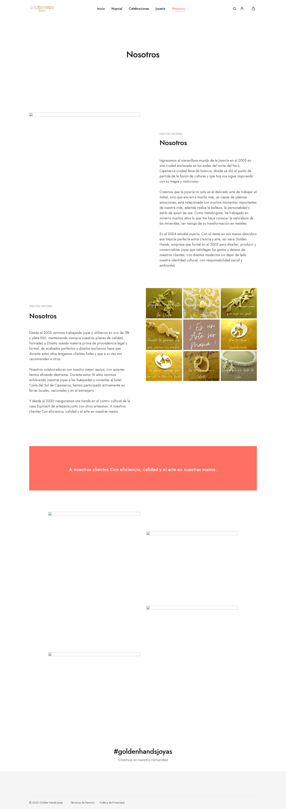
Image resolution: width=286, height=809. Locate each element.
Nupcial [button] (116, 9)
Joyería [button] (160, 9)
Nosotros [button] (178, 9)
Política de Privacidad (112, 803)
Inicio (101, 9)
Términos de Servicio (82, 803)
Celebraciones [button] (139, 9)
